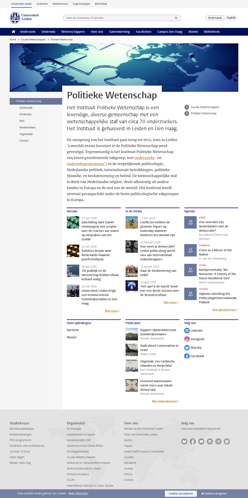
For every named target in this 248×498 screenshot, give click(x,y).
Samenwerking (119, 32)
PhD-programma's (20, 440)
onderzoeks (144, 158)
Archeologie (74, 429)
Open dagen (17, 457)
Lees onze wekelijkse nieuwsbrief (200, 429)
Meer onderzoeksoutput (164, 401)
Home (13, 39)
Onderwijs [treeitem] (25, 114)
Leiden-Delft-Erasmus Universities (144, 451)
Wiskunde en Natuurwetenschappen (88, 463)
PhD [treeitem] (21, 121)
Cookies (128, 468)
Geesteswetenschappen (81, 434)
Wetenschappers (73, 32)
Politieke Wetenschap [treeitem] (28, 101)
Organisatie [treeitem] (26, 134)
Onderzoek (27, 32)
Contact (128, 480)
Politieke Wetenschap (203, 113)
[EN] (231, 17)
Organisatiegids (81, 3)
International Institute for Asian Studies (90, 486)
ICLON (70, 480)
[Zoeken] (176, 18)
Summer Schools (20, 451)
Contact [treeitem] (24, 141)
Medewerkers (60, 3)
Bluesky (193, 348)
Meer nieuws (111, 310)
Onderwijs (48, 32)
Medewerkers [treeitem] (27, 127)
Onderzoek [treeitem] (25, 108)
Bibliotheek (101, 3)
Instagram (194, 339)
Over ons (97, 32)
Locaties (129, 457)
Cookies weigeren (215, 493)
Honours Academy (78, 474)
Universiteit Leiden (21, 3)
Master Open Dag (20, 463)
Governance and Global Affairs (85, 446)
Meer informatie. (78, 493)
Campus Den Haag (169, 32)
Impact (128, 446)
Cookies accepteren (181, 493)
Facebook (194, 356)
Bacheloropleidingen (22, 429)
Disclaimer (130, 463)
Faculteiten (143, 32)
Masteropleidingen (21, 434)
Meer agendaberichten (224, 309)
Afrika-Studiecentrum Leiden (84, 468)
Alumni (193, 32)
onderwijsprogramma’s (87, 164)
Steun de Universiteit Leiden (140, 434)
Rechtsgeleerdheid (78, 451)
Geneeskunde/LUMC (79, 440)
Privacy (128, 474)
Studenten (42, 3)
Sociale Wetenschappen (33, 39)
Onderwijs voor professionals (27, 446)
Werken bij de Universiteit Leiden (143, 429)
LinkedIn (193, 331)
